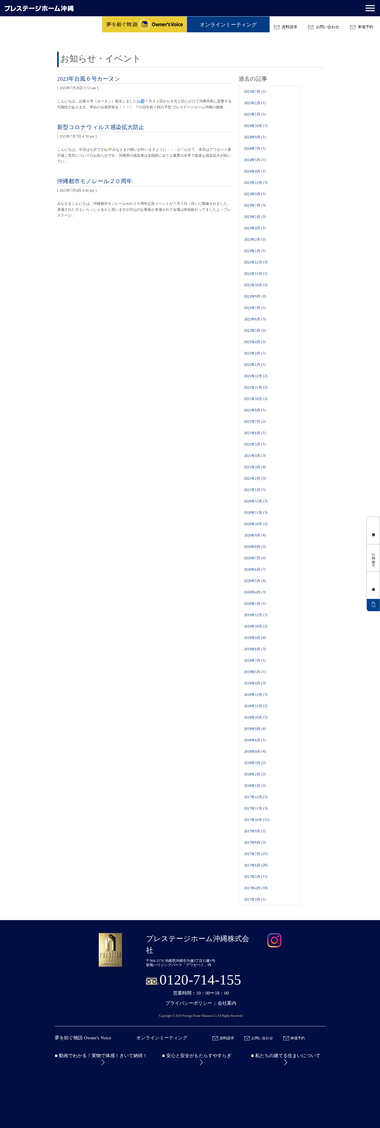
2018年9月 (252, 729)
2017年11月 (253, 808)
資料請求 (289, 27)
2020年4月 (252, 592)
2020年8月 (252, 547)
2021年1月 (252, 490)
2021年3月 (252, 467)
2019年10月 (253, 626)
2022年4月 (252, 342)
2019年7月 (252, 661)
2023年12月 (253, 183)
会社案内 (227, 1003)
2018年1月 (252, 786)
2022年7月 (252, 308)
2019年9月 (252, 638)
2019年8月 (252, 649)
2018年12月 (253, 695)
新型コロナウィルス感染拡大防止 (100, 127)
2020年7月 (252, 558)
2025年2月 (252, 103)
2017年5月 (252, 877)
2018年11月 (253, 706)
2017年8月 (252, 843)
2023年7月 (252, 205)
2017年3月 (252, 899)
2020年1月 (252, 604)
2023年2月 (252, 240)
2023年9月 (252, 194)
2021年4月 (252, 456)
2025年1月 (252, 114)
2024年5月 (252, 160)
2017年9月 (252, 831)
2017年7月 (252, 854)
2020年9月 (252, 535)
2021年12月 (253, 376)
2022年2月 (252, 353)
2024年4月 (252, 171)
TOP (373, 606)
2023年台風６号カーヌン (88, 79)
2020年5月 (252, 581)
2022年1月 (252, 365)
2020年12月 (253, 501)
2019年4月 (252, 683)
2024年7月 (252, 149)
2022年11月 (253, 274)
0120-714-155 (200, 980)
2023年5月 (252, 217)
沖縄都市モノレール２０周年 (94, 181)
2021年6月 (252, 433)
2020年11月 (253, 513)
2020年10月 (253, 524)
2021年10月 (253, 399)
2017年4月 (252, 888)
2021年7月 (252, 422)
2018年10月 (253, 717)
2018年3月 (252, 763)
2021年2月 (252, 478)
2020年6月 (252, 569)
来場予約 (365, 27)
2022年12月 (253, 262)
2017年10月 (253, 820)
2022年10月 (253, 285)
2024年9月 (252, 137)
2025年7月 (252, 92)
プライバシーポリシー (188, 1003)
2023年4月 (252, 228)
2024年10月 (253, 126)
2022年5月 (252, 331)
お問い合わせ (327, 27)
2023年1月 (252, 251)
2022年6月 (252, 319)
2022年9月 (252, 296)
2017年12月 (253, 797)
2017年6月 (252, 865)
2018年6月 (252, 740)
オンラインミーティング (228, 24)
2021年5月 (252, 444)
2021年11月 (253, 387)
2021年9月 (252, 410)
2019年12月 (253, 615)
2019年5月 (252, 672)
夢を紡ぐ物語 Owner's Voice (83, 1037)
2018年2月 (252, 774)
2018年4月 (252, 752)
